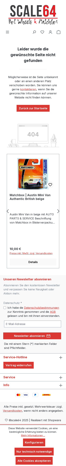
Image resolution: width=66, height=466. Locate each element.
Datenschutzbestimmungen (41, 307)
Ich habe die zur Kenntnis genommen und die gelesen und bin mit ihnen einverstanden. (33, 312)
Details (33, 262)
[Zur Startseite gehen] (33, 15)
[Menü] (7, 32)
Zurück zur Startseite (33, 108)
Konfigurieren (34, 442)
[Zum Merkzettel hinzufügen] (50, 184)
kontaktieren (28, 89)
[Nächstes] (58, 211)
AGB (53, 311)
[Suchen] (34, 32)
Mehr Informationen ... (33, 435)
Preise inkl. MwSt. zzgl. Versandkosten (31, 253)
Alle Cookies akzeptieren (34, 460)
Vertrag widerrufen (18, 365)
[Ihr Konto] (50, 32)
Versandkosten (12, 410)
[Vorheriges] (7, 211)
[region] (33, 211)
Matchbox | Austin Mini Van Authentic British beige (30, 197)
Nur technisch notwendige (34, 451)
